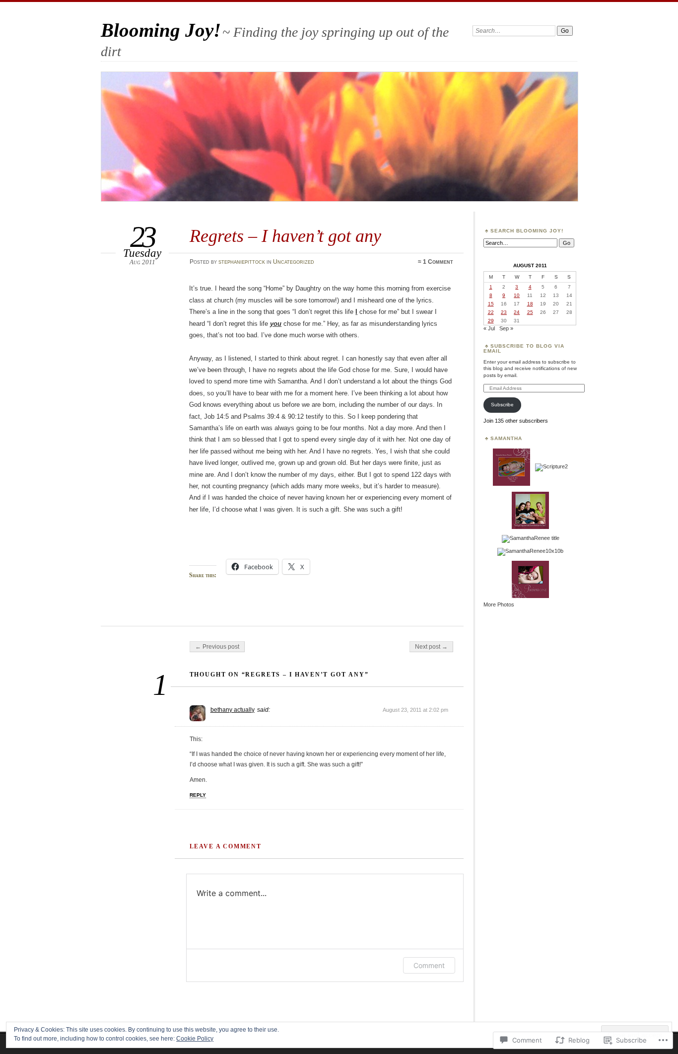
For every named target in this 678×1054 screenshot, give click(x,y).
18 (530, 303)
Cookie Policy (194, 1038)
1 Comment (438, 261)
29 (491, 320)
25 (530, 312)
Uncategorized (293, 261)
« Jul (489, 328)
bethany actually (232, 709)
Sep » (506, 328)
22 (491, 312)
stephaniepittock (241, 261)
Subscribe (502, 404)
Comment (429, 965)
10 (517, 295)
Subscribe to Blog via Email (523, 348)
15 (491, 303)
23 (504, 312)
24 (517, 312)
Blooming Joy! (161, 30)
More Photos (498, 604)
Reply (198, 795)
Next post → (431, 646)
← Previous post (217, 646)
